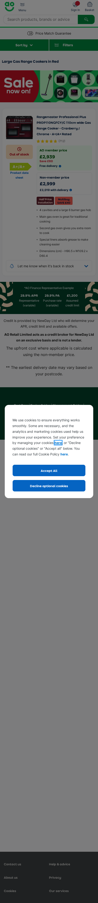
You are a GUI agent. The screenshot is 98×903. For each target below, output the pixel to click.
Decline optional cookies (49, 486)
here (58, 443)
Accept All (49, 471)
